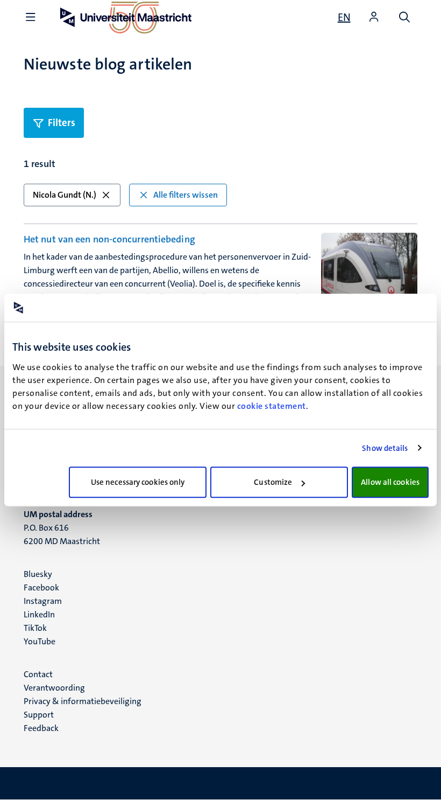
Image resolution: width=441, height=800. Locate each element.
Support (39, 714)
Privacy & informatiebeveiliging (82, 701)
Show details (385, 448)
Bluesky (38, 574)
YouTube (39, 641)
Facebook (41, 587)
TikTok (35, 628)
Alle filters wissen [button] (185, 194)
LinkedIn (39, 614)
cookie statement (271, 406)
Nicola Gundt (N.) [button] (64, 194)
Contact (38, 674)
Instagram (43, 601)
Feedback (41, 728)
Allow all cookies (390, 482)
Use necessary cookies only (138, 482)
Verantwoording (54, 687)
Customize (273, 482)
